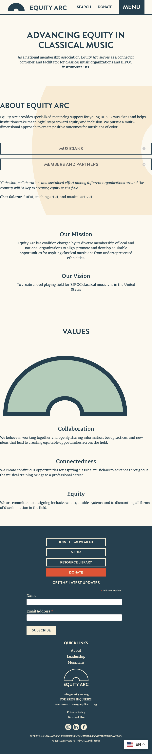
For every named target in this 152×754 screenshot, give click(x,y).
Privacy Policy (76, 712)
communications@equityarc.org (76, 704)
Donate (105, 6)
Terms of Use (76, 717)
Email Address (40, 611)
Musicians (76, 662)
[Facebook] (84, 728)
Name (31, 595)
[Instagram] (68, 728)
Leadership (76, 656)
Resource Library (76, 562)
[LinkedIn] (76, 728)
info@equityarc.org (76, 694)
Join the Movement (76, 542)
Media (76, 552)
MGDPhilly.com (91, 740)
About (76, 650)
